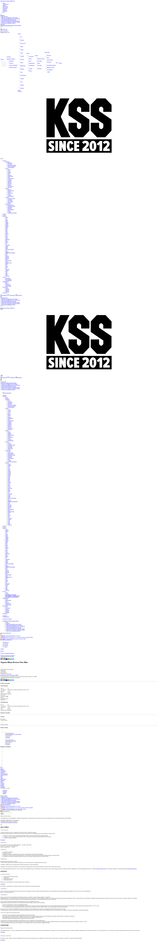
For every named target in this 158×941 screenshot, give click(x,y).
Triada (6, 266)
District (6, 225)
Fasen (6, 232)
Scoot (6, 261)
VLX (6, 272)
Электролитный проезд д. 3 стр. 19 (11, 635)
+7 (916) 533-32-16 (7, 23)
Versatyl (7, 270)
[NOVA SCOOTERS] (5, 63)
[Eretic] (3, 62)
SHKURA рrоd (8, 262)
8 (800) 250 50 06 (4, 16)
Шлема (9, 189)
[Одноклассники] (3, 659)
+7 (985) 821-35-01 (9, 17)
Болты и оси (10, 186)
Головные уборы (11, 198)
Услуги (4, 277)
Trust (6, 267)
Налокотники (11, 196)
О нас (1, 768)
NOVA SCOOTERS (9, 249)
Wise (6, 273)
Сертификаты (11, 209)
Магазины (2, 24)
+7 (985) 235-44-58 (10, 18)
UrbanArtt (7, 269)
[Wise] (5, 65)
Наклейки (10, 207)
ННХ (6, 275)
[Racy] (3, 64)
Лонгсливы (10, 201)
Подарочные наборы (12, 212)
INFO (1, 776)
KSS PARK (7, 278)
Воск (9, 210)
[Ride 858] (4, 64)
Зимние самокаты (11, 166)
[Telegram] (13, 659)
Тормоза (9, 180)
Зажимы (9, 175)
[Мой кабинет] (1, 296)
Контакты (5, 292)
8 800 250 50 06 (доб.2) (101, 868)
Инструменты (11, 205)
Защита (7, 188)
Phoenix (7, 251)
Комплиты (10, 162)
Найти (2, 813)
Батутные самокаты (12, 165)
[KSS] (3, 63)
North (6, 248)
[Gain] (5, 62)
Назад (6, 397)
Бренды (4, 216)
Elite (6, 229)
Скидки (4, 214)
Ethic (6, 231)
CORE (6, 223)
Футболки (10, 199)
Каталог (4, 160)
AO (6, 218)
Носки (9, 202)
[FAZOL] (4, 62)
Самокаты (7, 161)
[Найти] (0, 307)
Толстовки (10, 200)
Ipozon (6, 241)
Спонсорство (8, 285)
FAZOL (7, 233)
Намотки (10, 182)
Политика (2, 787)
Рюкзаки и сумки (11, 206)
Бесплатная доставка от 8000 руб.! (7, 1)
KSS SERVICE (8, 280)
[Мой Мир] (4, 659)
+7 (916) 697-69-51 (10, 20)
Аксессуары (8, 204)
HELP (1, 781)
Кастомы (10, 164)
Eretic (6, 230)
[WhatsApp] (10, 659)
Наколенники (11, 190)
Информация (5, 281)
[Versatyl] (4, 65)
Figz (6, 235)
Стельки (9, 195)
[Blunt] (4, 61)
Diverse (6, 226)
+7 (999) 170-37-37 (10, 22)
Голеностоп (10, 192)
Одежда (7, 197)
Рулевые (9, 179)
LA (6, 243)
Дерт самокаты (11, 167)
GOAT (6, 238)
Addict (6, 217)
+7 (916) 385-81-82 (8, 19)
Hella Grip (7, 239)
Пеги (9, 177)
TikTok (5, 646)
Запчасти (10, 187)
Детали (7, 168)
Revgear (7, 257)
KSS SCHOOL (8, 279)
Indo (6, 240)
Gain (6, 237)
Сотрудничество (3, 774)
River (6, 259)
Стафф (9, 211)
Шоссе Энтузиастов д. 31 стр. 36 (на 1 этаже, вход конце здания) (17, 637)
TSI (6, 268)
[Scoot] (5, 64)
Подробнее (7, 737)
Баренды (10, 185)
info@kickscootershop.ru (7, 639)
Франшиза (2, 770)
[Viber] (8, 659)
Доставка (7, 289)
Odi (6, 250)
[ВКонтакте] (1, 659)
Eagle (6, 228)
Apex (6, 219)
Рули (9, 170)
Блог (6, 282)
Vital (6, 271)
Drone (6, 227)
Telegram (6, 643)
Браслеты (10, 208)
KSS (6, 242)
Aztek (6, 220)
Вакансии (2, 772)
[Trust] (3, 65)
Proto (6, 253)
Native (6, 247)
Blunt (6, 221)
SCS (9, 174)
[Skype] (11, 659)
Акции (4, 215)
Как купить (5, 287)
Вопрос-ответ (8, 286)
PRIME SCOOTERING (10, 252)
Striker (6, 263)
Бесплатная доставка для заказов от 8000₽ (9, 675)
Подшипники (11, 178)
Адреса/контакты (4, 773)
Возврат (7, 290)
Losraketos (7, 245)
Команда (7, 283)
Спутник (7, 276)
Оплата (7, 288)
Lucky (6, 246)
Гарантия (7, 291)
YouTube (6, 645)
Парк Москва (6, 4)
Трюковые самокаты (11, 58)
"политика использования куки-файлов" (9, 822)
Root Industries (8, 260)
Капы (9, 194)
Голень (9, 191)
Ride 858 (7, 258)
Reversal (7, 256)
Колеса (9, 171)
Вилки (9, 172)
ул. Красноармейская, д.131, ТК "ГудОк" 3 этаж (14, 638)
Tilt (6, 265)
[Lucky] (4, 63)
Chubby (7, 222)
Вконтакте (6, 642)
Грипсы (9, 184)
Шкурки (9, 181)
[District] (5, 61)
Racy (6, 255)
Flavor (6, 236)
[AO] (3, 61)
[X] (6, 659)
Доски (9, 169)
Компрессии (10, 176)
